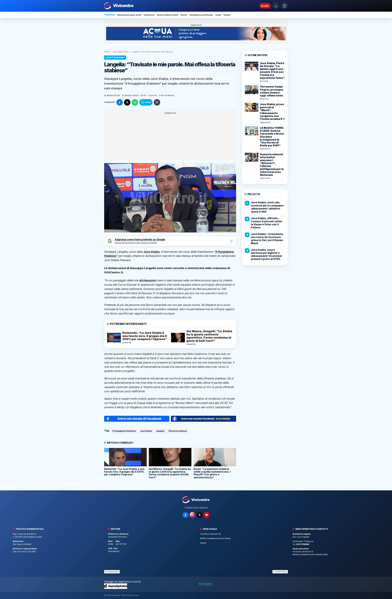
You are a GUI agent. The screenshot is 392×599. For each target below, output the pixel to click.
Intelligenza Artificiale (201, 15)
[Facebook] (185, 515)
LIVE (266, 6)
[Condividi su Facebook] (119, 102)
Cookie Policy (281, 571)
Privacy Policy (113, 571)
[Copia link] (157, 102)
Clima (218, 15)
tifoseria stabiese (178, 431)
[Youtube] (206, 515)
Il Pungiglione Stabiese (124, 431)
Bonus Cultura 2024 (167, 15)
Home (107, 52)
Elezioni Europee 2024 (129, 15)
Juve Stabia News (121, 52)
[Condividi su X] (127, 102)
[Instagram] (192, 515)
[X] (199, 515)
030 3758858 (302, 544)
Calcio (184, 15)
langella (160, 431)
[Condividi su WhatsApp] (135, 102)
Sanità (227, 15)
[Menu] (284, 5)
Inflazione (149, 15)
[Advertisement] (170, 136)
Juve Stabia (146, 431)
